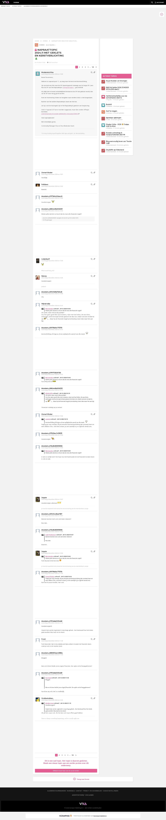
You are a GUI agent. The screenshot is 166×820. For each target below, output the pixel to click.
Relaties (109, 106)
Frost (43, 639)
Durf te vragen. (111, 111)
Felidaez (44, 184)
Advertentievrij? (78, 795)
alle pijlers (50, 45)
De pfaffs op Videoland (115, 150)
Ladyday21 (45, 259)
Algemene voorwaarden (56, 791)
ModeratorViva (47, 72)
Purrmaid (48, 678)
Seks (108, 119)
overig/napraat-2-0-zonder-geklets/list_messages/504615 (60, 114)
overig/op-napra (68, 87)
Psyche (109, 100)
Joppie (44, 498)
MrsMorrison (49, 703)
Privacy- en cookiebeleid (92, 791)
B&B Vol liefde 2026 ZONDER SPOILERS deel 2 (117, 88)
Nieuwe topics (5, 6)
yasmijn (48, 419)
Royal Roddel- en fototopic (116, 81)
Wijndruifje (45, 304)
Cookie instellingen (110, 791)
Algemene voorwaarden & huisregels (36, 6)
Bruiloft (109, 104)
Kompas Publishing (99, 816)
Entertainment (111, 83)
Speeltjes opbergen (113, 118)
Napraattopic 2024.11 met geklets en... (64, 41)
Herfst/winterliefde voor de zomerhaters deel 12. (116, 97)
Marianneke (49, 309)
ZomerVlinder (47, 173)
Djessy (44, 276)
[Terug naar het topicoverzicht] (36, 46)
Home (37, 41)
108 (93, 67)
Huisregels (71, 791)
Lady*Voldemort (50, 535)
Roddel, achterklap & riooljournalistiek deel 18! (115, 134)
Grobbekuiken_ (47, 698)
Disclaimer (89, 795)
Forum (16, 2)
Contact (79, 791)
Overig (45, 41)
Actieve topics (16, 6)
